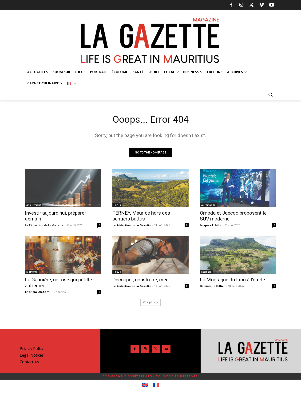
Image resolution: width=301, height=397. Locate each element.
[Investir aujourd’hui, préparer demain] (63, 188)
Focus (117, 205)
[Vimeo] (261, 5)
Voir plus (149, 302)
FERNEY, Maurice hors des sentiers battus (141, 216)
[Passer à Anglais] (145, 384)
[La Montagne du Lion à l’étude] (238, 255)
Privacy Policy (31, 348)
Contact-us (29, 361)
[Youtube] (271, 5)
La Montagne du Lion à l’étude (232, 280)
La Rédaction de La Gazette (44, 225)
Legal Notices (32, 355)
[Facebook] (231, 5)
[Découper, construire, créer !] (150, 255)
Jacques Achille (210, 225)
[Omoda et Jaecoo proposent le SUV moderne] (238, 188)
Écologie (206, 271)
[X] (251, 5)
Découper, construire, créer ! (142, 280)
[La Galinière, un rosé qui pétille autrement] (63, 255)
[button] (270, 94)
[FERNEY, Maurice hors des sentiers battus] (150, 188)
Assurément (33, 205)
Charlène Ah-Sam (37, 292)
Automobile (208, 205)
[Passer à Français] (155, 384)
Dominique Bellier (212, 286)
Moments (32, 271)
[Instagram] (241, 5)
